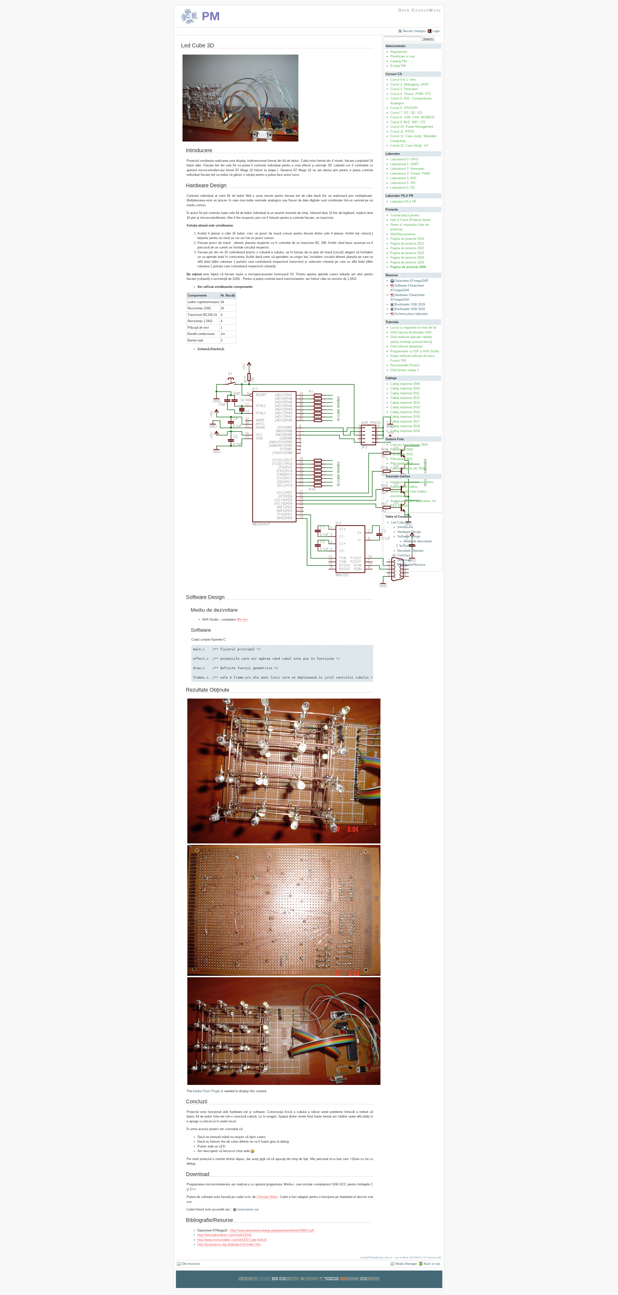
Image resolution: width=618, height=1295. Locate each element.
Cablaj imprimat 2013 (405, 402)
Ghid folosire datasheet (406, 346)
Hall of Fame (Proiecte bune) (410, 220)
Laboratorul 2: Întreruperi (407, 168)
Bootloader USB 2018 (410, 309)
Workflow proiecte (402, 234)
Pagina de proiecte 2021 (407, 243)
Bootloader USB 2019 (410, 304)
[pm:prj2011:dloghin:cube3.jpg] (284, 975)
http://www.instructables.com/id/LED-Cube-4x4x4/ (232, 1240)
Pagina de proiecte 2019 (407, 239)
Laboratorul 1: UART (404, 164)
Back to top (432, 1264)
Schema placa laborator (411, 314)
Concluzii (403, 555)
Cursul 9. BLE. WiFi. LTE (408, 122)
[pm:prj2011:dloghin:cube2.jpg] (284, 1084)
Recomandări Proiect (405, 365)
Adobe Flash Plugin (206, 1091)
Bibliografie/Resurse (411, 564)
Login (436, 31)
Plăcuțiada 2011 (401, 459)
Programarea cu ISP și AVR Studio (414, 351)
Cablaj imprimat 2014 (405, 407)
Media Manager (406, 1264)
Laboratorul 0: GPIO (404, 159)
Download (404, 560)
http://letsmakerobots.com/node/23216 (224, 1235)
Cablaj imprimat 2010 (405, 388)
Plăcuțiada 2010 (401, 454)
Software (410, 546)
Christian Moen (267, 1197)
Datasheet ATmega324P (411, 281)
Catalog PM (398, 61)
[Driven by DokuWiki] (309, 1286)
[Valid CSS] (288, 1286)
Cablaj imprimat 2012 (405, 398)
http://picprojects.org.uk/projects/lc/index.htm (229, 1244)
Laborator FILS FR (403, 201)
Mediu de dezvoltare (418, 541)
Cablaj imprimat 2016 (405, 416)
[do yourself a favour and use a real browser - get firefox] (329, 1286)
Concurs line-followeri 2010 (409, 444)
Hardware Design (409, 532)
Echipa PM (398, 66)
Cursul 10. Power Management (411, 126)
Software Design (408, 536)
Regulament (398, 52)
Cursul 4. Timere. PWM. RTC (410, 94)
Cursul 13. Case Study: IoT (409, 145)
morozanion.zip (248, 1209)
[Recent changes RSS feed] (349, 1286)
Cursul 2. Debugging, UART (409, 84)
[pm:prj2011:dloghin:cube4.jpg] (240, 141)
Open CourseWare (420, 10)
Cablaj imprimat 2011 (405, 393)
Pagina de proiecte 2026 (408, 267)
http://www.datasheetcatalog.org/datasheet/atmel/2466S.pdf (272, 1230)
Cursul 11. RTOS (402, 131)
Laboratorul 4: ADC (403, 178)
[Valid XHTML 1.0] (369, 1286)
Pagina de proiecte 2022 (407, 248)
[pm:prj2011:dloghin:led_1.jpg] (284, 843)
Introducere (405, 527)
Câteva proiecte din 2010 (407, 468)
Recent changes (414, 31)
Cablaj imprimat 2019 (405, 431)
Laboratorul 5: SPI (403, 183)
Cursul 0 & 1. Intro (403, 79)
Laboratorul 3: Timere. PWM (410, 173)
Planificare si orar (402, 56)
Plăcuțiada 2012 (401, 463)
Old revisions (191, 1264)
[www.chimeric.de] (268, 1286)
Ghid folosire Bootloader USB (410, 332)
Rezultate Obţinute (410, 550)
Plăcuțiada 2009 (401, 449)
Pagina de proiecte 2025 (407, 262)
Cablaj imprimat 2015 (405, 412)
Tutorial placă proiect (405, 215)
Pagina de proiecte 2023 (407, 253)
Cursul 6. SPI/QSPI (404, 108)
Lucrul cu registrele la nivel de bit (413, 327)
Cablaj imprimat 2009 (405, 384)
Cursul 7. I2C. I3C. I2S (406, 112)
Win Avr (242, 619)
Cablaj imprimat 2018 (405, 426)
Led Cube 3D (400, 522)
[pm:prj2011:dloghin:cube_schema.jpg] (308, 588)
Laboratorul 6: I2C (402, 187)
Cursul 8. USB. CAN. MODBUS (412, 117)
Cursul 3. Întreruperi (404, 89)
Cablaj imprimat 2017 (405, 421)
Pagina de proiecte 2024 (407, 257)
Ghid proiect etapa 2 (404, 370)
